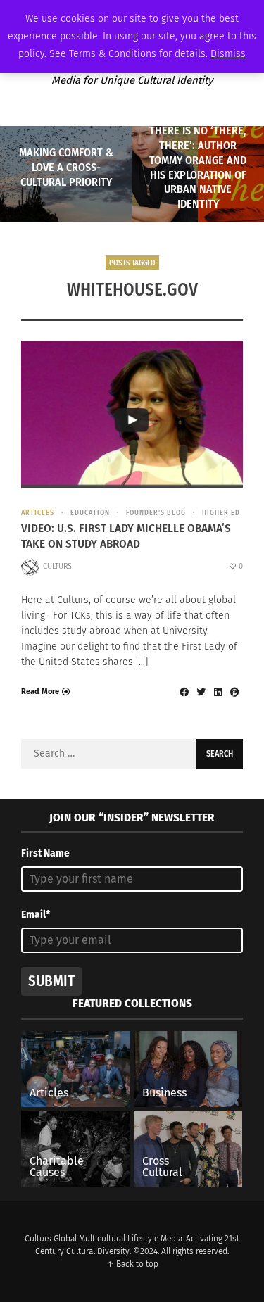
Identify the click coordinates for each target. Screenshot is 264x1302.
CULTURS (57, 566)
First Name (45, 853)
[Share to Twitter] (200, 691)
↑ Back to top (132, 1264)
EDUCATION (90, 513)
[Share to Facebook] (183, 691)
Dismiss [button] (228, 54)
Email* (35, 915)
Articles (37, 513)
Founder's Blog (156, 513)
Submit (51, 981)
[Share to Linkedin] (217, 691)
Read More (40, 691)
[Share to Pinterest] (234, 691)
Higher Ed (221, 513)
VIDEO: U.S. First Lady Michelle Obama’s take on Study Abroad (126, 536)
